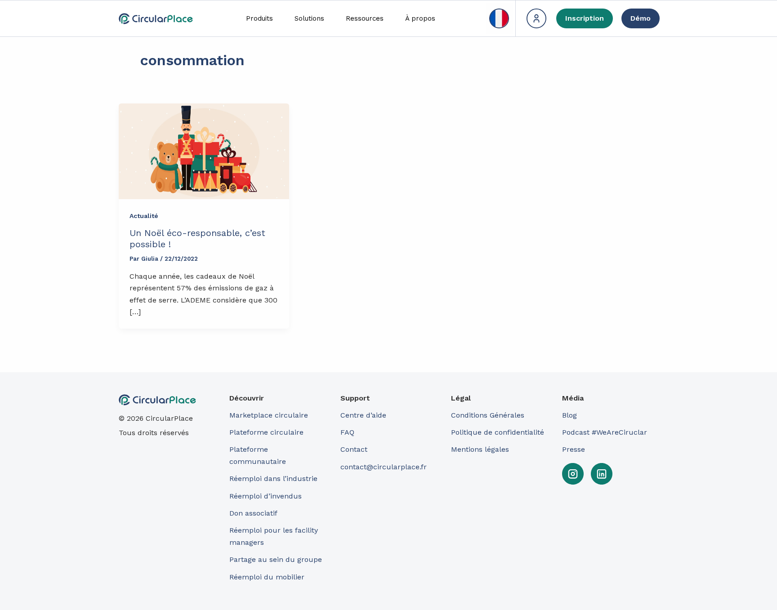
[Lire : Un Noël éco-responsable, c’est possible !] (204, 151)
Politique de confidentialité (497, 432)
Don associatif (253, 513)
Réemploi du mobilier (266, 577)
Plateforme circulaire (266, 432)
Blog (569, 415)
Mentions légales (480, 449)
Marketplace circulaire (268, 415)
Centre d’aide (363, 415)
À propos (420, 18)
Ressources (365, 18)
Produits (259, 18)
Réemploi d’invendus (265, 496)
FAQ (347, 432)
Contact (353, 449)
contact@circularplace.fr (383, 467)
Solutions (309, 18)
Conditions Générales (487, 415)
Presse (573, 449)
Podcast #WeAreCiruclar (604, 432)
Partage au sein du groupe (275, 559)
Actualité (144, 215)
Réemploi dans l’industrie (274, 478)
